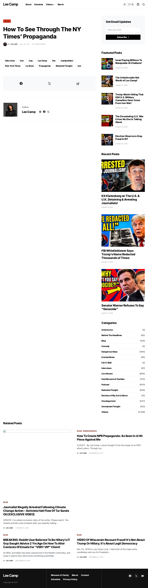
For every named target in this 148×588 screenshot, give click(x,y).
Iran (22, 60)
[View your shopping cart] (138, 4)
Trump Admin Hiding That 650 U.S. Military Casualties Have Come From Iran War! (129, 99)
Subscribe (122, 37)
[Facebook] (130, 576)
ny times (30, 66)
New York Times (12, 66)
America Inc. (107, 330)
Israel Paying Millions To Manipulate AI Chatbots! (128, 61)
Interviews (106, 368)
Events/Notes (108, 357)
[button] (128, 4)
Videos (104, 412)
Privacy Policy (70, 579)
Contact (85, 575)
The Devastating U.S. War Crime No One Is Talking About (129, 119)
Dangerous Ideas (109, 351)
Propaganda (45, 66)
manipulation (67, 60)
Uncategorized (108, 401)
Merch (75, 575)
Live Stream (107, 373)
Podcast (105, 384)
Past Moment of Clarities (113, 379)
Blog (7, 21)
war (79, 66)
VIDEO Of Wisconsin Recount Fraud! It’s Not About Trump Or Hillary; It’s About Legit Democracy (111, 541)
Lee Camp (10, 4)
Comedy (105, 346)
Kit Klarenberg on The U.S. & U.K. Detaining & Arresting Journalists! (120, 199)
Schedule (55, 579)
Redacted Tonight (64, 66)
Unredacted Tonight (110, 406)
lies (54, 60)
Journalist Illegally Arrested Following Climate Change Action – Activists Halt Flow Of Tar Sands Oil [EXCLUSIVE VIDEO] (36, 510)
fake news (10, 60)
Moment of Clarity (60, 575)
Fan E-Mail (106, 362)
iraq (31, 60)
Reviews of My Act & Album (114, 395)
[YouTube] (142, 576)
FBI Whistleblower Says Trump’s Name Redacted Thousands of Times (118, 254)
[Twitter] (136, 576)
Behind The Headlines (111, 335)
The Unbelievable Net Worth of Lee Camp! (127, 79)
